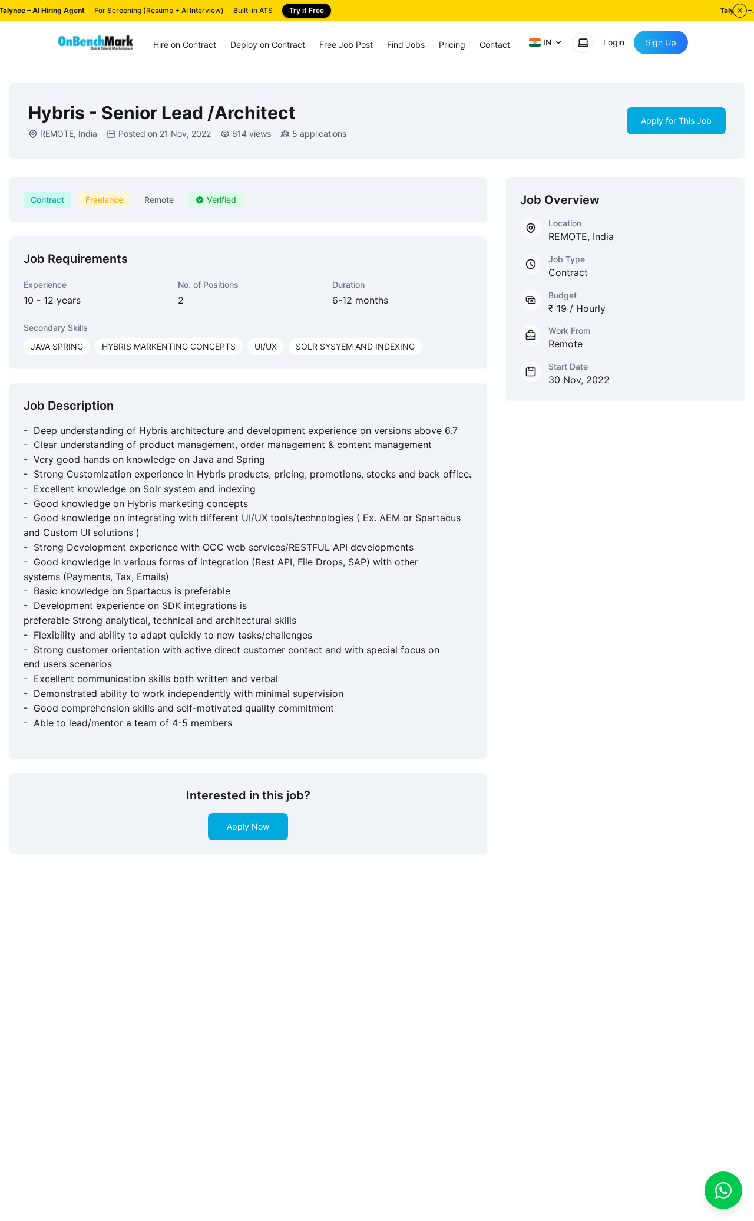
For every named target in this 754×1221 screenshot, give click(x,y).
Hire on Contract (184, 45)
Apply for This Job (676, 121)
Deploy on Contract (267, 45)
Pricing (452, 45)
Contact (494, 45)
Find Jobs (406, 45)
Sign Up (661, 42)
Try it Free (306, 10)
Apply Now (248, 826)
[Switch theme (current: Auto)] (583, 42)
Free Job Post (346, 45)
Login (613, 42)
